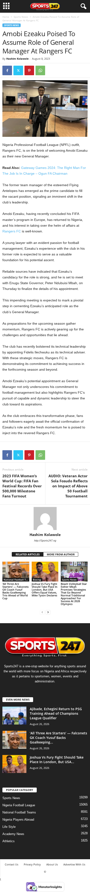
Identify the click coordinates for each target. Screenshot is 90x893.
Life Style (9, 827)
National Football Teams (16, 579)
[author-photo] (45, 518)
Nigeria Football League (18, 805)
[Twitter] (18, 70)
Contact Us (11, 864)
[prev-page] (42, 612)
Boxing (37, 579)
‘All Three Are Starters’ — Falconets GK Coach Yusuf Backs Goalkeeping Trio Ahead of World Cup (15, 591)
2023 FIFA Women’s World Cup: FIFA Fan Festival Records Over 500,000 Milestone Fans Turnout (22, 485)
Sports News (21, 16)
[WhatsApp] (40, 70)
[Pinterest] (29, 70)
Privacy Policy (32, 864)
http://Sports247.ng (45, 540)
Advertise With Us (74, 864)
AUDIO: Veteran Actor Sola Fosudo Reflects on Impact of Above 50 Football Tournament (68, 485)
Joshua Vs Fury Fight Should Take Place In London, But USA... (57, 759)
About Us (52, 864)
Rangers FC (11, 231)
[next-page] (48, 612)
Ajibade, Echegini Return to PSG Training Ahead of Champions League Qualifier (56, 713)
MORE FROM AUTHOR (61, 554)
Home (5, 16)
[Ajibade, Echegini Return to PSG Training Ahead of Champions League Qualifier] (14, 716)
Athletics (8, 841)
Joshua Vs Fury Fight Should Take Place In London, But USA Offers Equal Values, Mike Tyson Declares (44, 589)
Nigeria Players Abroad (18, 819)
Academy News (13, 834)
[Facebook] (7, 70)
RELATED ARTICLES (28, 554)
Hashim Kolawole (17, 58)
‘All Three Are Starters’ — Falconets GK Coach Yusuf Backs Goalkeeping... (58, 737)
